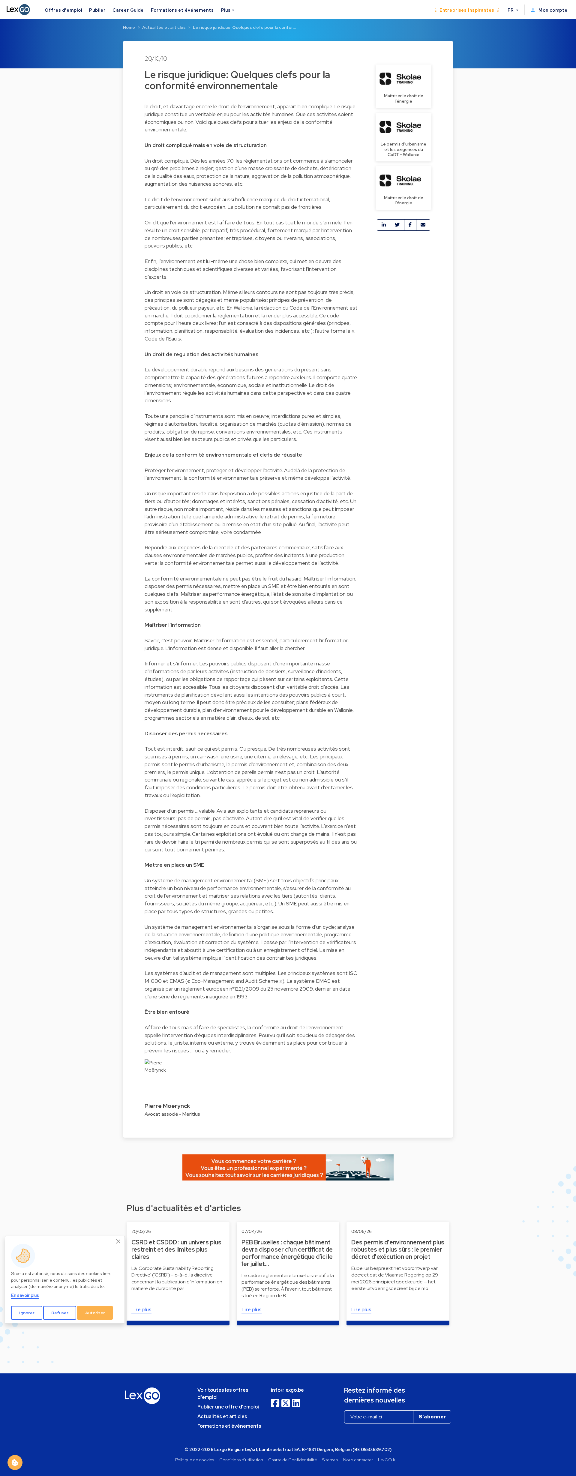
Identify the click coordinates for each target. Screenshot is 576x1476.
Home (129, 27)
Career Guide (127, 10)
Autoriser (95, 1313)
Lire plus (141, 1309)
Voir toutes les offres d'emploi (222, 1393)
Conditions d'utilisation (241, 1459)
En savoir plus (25, 1295)
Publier (97, 10)
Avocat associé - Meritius (172, 1114)
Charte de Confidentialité (292, 1459)
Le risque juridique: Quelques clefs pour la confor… (244, 27)
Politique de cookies (194, 1459)
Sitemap (330, 1459)
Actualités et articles (164, 27)
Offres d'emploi (63, 10)
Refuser (59, 1313)
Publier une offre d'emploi (228, 1407)
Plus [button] (226, 10)
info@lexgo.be (287, 1390)
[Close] (118, 1241)
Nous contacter (358, 1459)
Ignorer (26, 1313)
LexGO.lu (387, 1459)
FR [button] (511, 10)
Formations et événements (182, 10)
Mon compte (552, 10)
